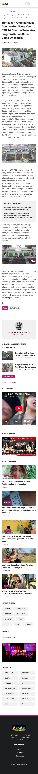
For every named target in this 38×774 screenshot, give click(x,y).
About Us (19, 753)
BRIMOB (8, 614)
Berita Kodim (21, 614)
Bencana (25, 678)
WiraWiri (24, 764)
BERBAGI (25, 673)
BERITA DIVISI (21, 609)
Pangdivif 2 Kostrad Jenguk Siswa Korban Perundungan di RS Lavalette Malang (17, 538)
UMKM (28, 624)
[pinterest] (16, 314)
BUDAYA (8, 678)
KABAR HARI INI (10, 688)
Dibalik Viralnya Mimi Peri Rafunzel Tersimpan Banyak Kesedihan (16, 482)
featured (7, 502)
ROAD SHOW (9, 699)
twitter (13, 737)
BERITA (7, 609)
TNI (18, 624)
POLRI (21, 619)
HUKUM (25, 683)
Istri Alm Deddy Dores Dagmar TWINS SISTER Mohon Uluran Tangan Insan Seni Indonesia (19, 510)
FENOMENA (9, 683)
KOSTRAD (7, 531)
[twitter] (8, 314)
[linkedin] (20, 314)
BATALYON (12, 12)
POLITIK (25, 693)
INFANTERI (8, 619)
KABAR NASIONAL (28, 688)
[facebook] (3, 314)
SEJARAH (25, 699)
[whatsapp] (12, 314)
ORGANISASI (9, 693)
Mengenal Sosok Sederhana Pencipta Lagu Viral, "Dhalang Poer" (17, 566)
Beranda (4, 12)
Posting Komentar (9, 382)
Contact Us (20, 756)
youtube (20, 740)
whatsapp (25, 737)
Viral (6, 476)
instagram (14, 735)
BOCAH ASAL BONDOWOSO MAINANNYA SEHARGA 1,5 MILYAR (16, 592)
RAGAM (6, 559)
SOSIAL (7, 624)
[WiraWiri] (5, 5)
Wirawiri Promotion (11, 637)
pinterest (26, 735)
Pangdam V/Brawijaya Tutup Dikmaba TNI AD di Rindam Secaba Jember (17, 208)
